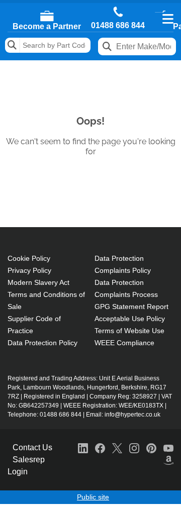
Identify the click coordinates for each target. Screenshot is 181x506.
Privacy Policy (29, 270)
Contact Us (32, 447)
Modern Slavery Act (38, 282)
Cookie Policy (29, 258)
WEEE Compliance (124, 343)
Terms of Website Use (129, 331)
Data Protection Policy (42, 343)
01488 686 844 (118, 26)
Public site (93, 497)
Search (12, 45)
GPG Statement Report (131, 306)
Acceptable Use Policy (130, 319)
